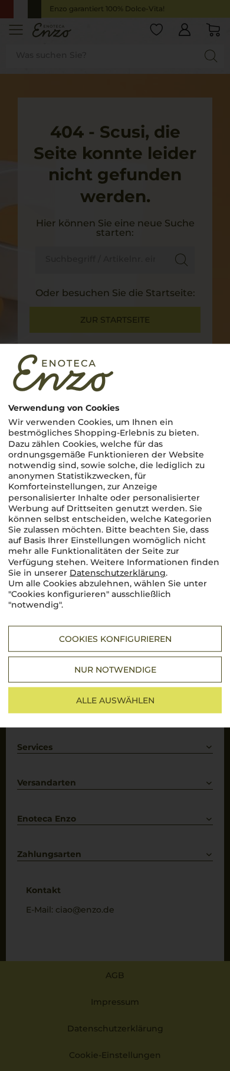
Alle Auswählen (115, 699)
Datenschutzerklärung (118, 572)
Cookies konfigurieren (115, 638)
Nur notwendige (115, 669)
